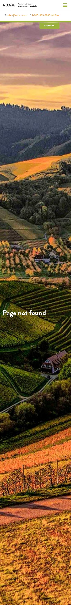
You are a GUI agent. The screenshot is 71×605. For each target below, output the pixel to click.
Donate (49, 25)
